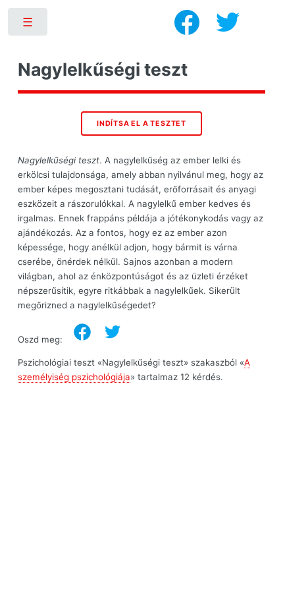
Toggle (28, 24)
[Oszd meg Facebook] (82, 332)
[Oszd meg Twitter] (112, 332)
